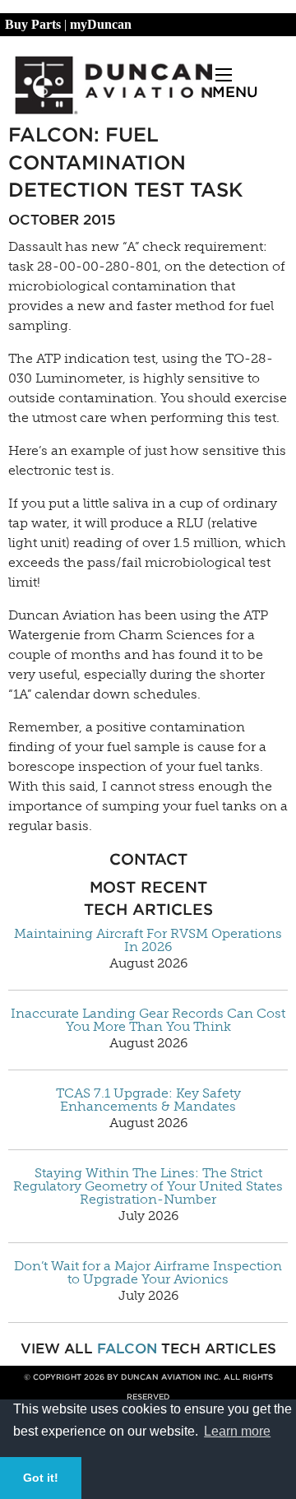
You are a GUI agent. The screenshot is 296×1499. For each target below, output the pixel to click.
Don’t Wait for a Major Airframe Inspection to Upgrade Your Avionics (148, 1273)
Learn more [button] (237, 1431)
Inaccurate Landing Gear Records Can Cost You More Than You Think (148, 1020)
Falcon (127, 1348)
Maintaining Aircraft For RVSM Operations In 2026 (148, 940)
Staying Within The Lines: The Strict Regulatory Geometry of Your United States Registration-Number (148, 1186)
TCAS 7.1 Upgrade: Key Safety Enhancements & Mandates (148, 1100)
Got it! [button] (40, 1477)
